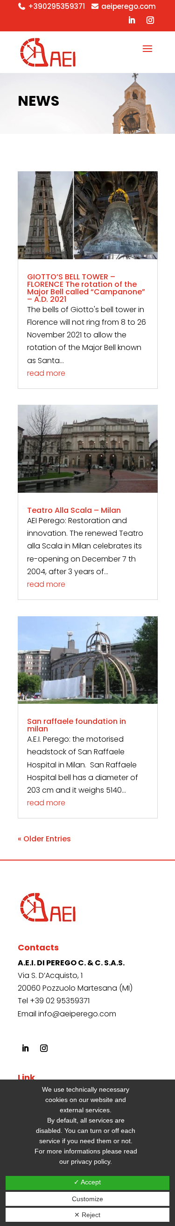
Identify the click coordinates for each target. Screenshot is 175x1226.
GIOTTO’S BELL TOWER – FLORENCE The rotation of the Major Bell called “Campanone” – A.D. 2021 (86, 288)
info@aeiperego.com (77, 1013)
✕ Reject (87, 1215)
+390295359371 (56, 6)
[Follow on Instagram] (150, 20)
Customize (87, 1199)
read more (46, 373)
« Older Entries (44, 838)
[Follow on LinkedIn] (131, 20)
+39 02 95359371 (60, 1000)
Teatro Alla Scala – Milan (74, 510)
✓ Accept (87, 1182)
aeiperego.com (128, 6)
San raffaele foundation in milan (76, 725)
